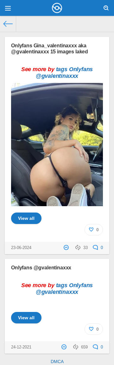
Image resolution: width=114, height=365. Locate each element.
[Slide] (57, 202)
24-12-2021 (21, 347)
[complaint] (67, 248)
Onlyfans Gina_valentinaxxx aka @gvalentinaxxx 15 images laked (49, 48)
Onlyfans (81, 69)
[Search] (106, 8)
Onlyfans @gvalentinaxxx (41, 267)
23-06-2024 (21, 248)
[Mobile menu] (8, 8)
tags (61, 69)
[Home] (8, 24)
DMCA (57, 361)
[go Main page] (57, 8)
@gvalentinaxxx (57, 76)
